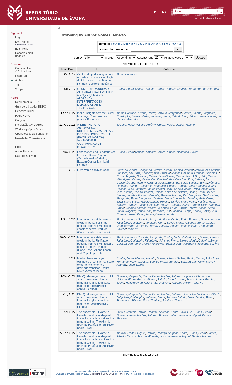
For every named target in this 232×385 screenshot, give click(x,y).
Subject (19, 89)
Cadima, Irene (186, 185)
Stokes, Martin (140, 116)
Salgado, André (168, 312)
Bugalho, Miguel (138, 204)
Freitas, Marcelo (126, 312)
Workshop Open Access (29, 129)
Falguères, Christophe (130, 222)
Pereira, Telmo (204, 297)
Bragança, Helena (165, 185)
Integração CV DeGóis (29, 124)
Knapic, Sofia (201, 211)
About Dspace (24, 151)
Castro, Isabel (206, 192)
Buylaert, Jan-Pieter (136, 225)
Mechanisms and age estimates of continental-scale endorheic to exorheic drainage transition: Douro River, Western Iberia (95, 265)
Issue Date (21, 75)
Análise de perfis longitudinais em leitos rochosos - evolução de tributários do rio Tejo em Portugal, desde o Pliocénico (95, 79)
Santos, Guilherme (141, 185)
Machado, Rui (161, 211)
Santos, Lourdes (127, 195)
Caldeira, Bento (195, 222)
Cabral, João (179, 116)
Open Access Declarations (31, 133)
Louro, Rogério (126, 211)
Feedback (148, 374)
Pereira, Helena (154, 192)
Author (19, 80)
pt (155, 11)
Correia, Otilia (199, 204)
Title (17, 84)
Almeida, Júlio (167, 315)
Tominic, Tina (211, 89)
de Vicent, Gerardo (167, 261)
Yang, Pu (132, 229)
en (164, 11)
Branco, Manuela (148, 195)
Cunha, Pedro (125, 89)
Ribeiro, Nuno (206, 208)
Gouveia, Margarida (189, 89)
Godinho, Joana (206, 185)
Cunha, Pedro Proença (185, 219)
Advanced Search (214, 18)
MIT (117, 374)
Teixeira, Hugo (126, 124)
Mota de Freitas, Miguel (131, 333)
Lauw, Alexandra (127, 170)
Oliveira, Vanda (164, 214)
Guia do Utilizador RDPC (30, 106)
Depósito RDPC (25, 111)
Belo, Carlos (208, 176)
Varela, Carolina (152, 179)
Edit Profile (22, 48)
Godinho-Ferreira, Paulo (140, 208)
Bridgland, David (187, 152)
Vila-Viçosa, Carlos (128, 179)
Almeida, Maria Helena (155, 201)
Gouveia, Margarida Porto (154, 219)
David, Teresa (145, 214)
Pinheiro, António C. (206, 173)
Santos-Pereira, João (160, 189)
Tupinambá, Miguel (179, 336)
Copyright (21, 120)
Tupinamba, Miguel (189, 315)
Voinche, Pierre (126, 279)
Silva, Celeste (195, 179)
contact (198, 18)
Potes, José (200, 189)
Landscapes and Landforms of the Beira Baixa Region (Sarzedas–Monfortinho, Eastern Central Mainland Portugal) (96, 158)
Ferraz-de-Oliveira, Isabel (180, 192)
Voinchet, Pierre (160, 116)
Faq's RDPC (22, 115)
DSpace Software (26, 156)
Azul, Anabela (143, 173)
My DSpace (22, 41)
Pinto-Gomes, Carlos (171, 176)
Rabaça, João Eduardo (131, 189)
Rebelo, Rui (144, 211)
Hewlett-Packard (132, 374)
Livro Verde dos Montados (93, 170)
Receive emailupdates (24, 54)
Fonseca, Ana (125, 173)
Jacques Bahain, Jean (180, 297)
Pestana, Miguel (159, 204)
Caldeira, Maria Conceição (169, 198)
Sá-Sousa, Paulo (167, 208)
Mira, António (162, 173)
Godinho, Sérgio (181, 211)
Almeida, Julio (157, 336)
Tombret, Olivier (181, 282)
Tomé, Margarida (141, 198)
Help (18, 146)
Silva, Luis (186, 312)
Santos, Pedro (187, 208)
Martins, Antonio (145, 258)
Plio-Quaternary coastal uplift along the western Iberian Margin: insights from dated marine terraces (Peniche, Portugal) (95, 300)
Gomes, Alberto (166, 89)
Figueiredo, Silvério (207, 243)
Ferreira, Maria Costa (200, 198)
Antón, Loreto (136, 264)
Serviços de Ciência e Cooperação (92, 371)
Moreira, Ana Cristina (207, 170)
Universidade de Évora (124, 371)
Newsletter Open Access (30, 138)
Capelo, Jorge (182, 189)
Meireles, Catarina (174, 179)
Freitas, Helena (133, 192)
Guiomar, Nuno (180, 204)
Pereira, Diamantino (142, 261)
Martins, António (127, 74)
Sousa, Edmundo (168, 182)
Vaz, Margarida (192, 195)
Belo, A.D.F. (192, 176)
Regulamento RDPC (28, 102)
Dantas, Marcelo (202, 336)
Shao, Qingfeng (160, 282)
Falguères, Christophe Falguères (137, 240)
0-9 (113, 43)
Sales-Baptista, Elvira (194, 182)
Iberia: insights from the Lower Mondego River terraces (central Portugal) (95, 116)
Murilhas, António (182, 173)
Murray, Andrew (159, 225)
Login (18, 37)
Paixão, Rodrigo (148, 312)
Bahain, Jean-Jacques (202, 116)
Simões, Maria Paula (183, 201)
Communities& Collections (23, 70)
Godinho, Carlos (147, 176)
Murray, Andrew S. (153, 243)
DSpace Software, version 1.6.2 (72, 374)
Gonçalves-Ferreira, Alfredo (156, 170)
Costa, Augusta (126, 176)
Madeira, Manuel (171, 195)
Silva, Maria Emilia (128, 201)
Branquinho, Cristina (144, 182)
